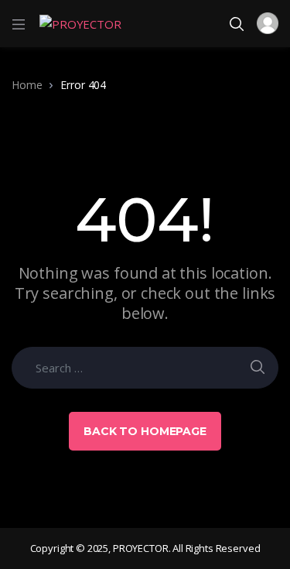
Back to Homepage (145, 431)
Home (27, 84)
